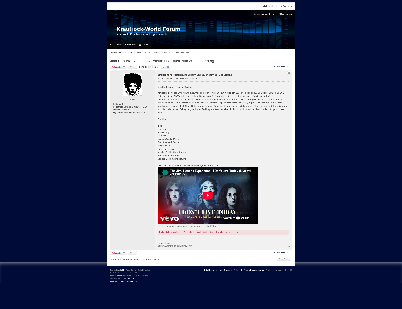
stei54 (132, 100)
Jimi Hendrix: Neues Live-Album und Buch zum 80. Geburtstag (162, 61)
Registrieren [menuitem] (271, 6)
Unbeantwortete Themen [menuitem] (264, 14)
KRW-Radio (130, 44)
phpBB (121, 270)
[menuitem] (144, 45)
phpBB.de (135, 273)
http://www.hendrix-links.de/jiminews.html (175, 246)
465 (123, 104)
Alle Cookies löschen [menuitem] (255, 270)
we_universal (119, 275)
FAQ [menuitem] (110, 44)
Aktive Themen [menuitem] (285, 14)
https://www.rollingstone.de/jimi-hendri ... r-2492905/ (190, 226)
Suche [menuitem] (119, 44)
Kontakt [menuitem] (239, 270)
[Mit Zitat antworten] (289, 73)
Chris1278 (130, 278)
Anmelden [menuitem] (287, 6)
